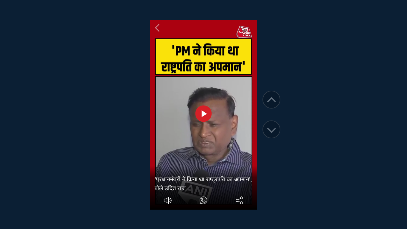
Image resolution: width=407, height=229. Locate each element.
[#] (203, 201)
